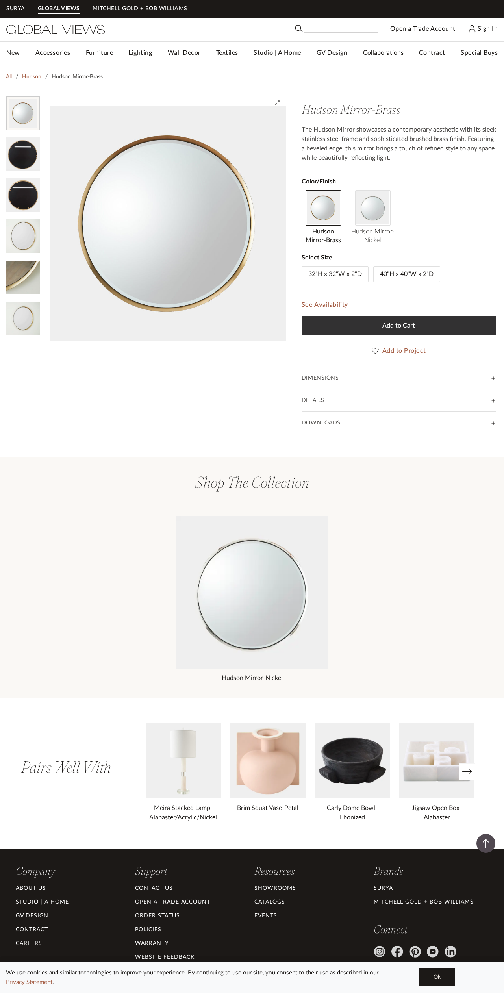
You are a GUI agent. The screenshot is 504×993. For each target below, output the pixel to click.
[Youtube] (433, 952)
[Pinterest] (415, 952)
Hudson (31, 77)
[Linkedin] (450, 952)
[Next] (467, 771)
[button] (52, 53)
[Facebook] (397, 952)
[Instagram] (379, 952)
